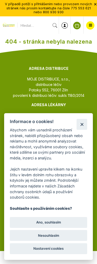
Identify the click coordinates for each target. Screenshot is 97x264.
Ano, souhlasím (48, 222)
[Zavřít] (82, 124)
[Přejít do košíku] (77, 25)
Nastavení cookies (48, 248)
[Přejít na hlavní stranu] (9, 25)
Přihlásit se (65, 25)
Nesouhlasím (48, 235)
